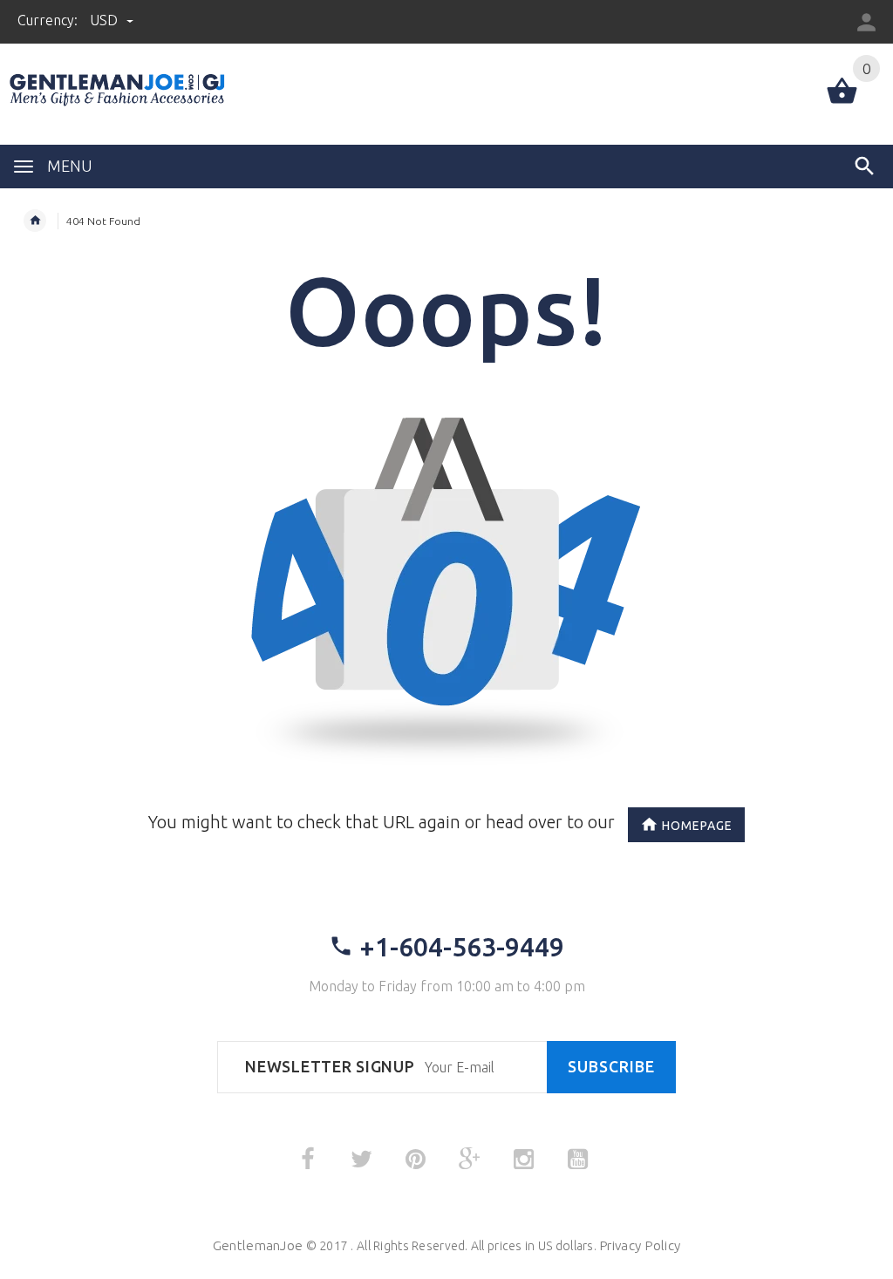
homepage (697, 826)
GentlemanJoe (258, 1245)
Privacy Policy (639, 1245)
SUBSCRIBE (611, 1066)
